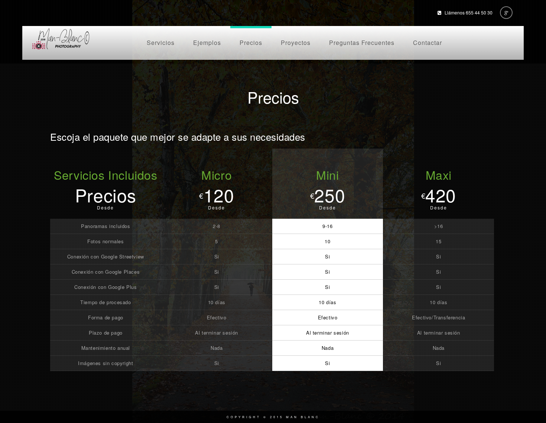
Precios (251, 42)
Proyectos (296, 42)
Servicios (161, 42)
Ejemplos (207, 42)
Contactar (427, 42)
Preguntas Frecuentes (361, 42)
